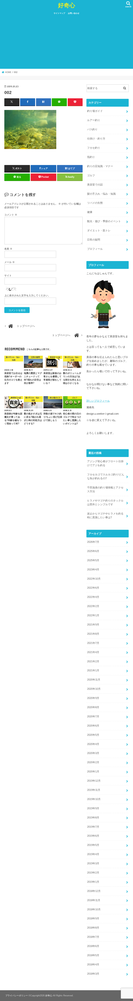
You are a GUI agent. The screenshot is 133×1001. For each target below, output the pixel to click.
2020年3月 (93, 753)
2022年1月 (93, 615)
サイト (8, 275)
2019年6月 (93, 835)
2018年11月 (93, 900)
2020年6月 (93, 725)
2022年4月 (93, 597)
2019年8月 (93, 817)
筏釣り (91, 157)
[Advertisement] (66, 42)
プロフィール (95, 249)
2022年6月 (93, 587)
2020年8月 (93, 707)
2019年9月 (93, 808)
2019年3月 (93, 863)
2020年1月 (93, 771)
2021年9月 (93, 624)
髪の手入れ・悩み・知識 (101, 193)
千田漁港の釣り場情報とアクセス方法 (105, 489)
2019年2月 (93, 872)
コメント (10, 214)
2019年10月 (94, 799)
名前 (8, 248)
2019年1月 (93, 881)
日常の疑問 (93, 239)
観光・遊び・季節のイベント (104, 221)
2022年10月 (94, 578)
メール (9, 262)
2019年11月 (93, 790)
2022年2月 (93, 606)
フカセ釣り (93, 147)
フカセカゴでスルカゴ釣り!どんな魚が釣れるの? (105, 476)
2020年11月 (93, 679)
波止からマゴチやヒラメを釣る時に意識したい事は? (105, 515)
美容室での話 (95, 184)
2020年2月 (93, 762)
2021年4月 (93, 652)
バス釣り (92, 129)
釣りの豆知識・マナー (100, 166)
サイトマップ (59, 13)
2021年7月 (93, 643)
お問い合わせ (73, 13)
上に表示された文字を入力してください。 (27, 295)
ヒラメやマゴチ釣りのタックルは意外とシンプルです (105, 502)
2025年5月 (93, 560)
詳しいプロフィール (98, 400)
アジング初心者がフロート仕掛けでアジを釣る (105, 463)
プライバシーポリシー (16, 995)
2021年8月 (93, 633)
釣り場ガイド (95, 111)
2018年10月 (94, 909)
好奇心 (66, 5)
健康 (89, 212)
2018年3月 (93, 973)
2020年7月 (93, 716)
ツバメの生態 (95, 202)
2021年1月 (93, 670)
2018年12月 (94, 891)
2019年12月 (94, 780)
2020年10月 (94, 688)
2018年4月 (93, 964)
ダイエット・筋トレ (98, 230)
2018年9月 (93, 918)
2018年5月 (93, 955)
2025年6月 (93, 551)
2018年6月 (93, 946)
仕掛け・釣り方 (96, 138)
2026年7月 (93, 542)
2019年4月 (93, 854)
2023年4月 (93, 569)
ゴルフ (91, 175)
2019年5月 (93, 845)
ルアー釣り (93, 120)
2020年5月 (93, 735)
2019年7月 (93, 826)
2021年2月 (93, 661)
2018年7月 (93, 937)
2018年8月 (93, 927)
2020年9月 (93, 698)
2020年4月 (93, 744)
